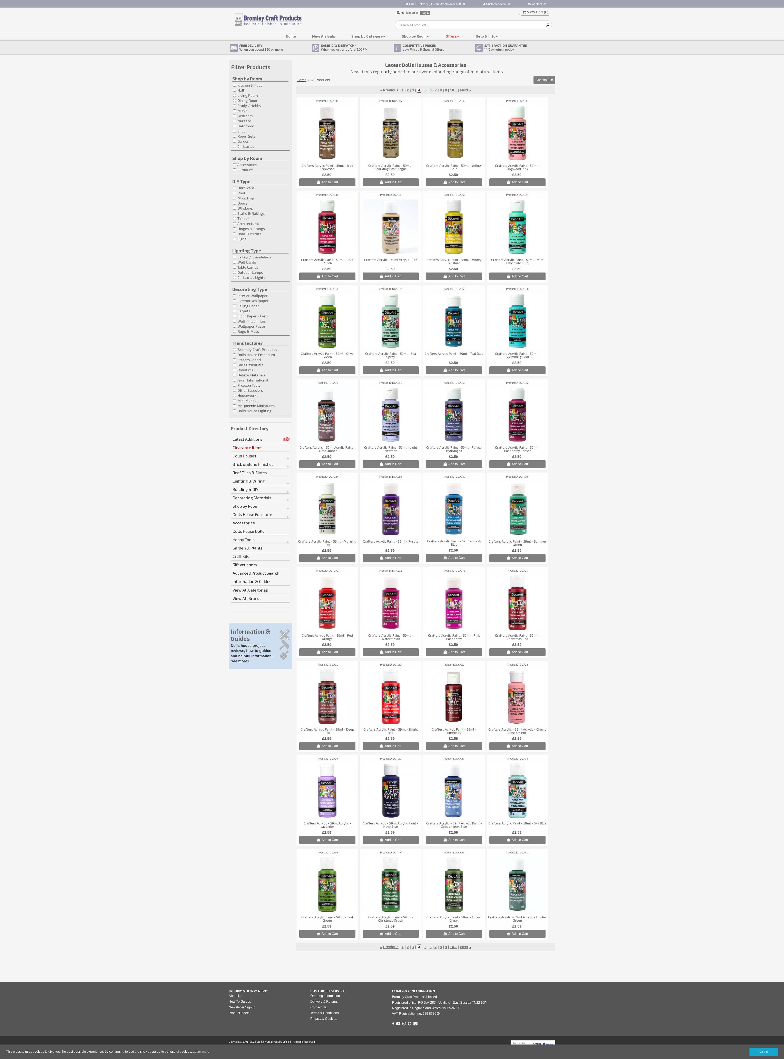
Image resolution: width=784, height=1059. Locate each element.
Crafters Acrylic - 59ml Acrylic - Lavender (327, 824)
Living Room (247, 95)
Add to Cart (329, 182)
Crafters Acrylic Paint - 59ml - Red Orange (327, 637)
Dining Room (247, 100)
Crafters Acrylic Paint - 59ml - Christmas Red (517, 637)
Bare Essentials (250, 365)
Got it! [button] (764, 1051)
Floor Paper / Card (252, 316)
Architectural (248, 223)
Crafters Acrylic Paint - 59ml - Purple (390, 541)
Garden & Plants (247, 547)
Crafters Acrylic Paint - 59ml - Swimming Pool (517, 355)
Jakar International (252, 380)
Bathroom (245, 126)
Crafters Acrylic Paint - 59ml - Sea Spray (390, 355)
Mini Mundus (247, 400)
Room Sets (246, 136)
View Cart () (537, 12)
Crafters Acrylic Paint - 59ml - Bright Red (390, 730)
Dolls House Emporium (256, 354)
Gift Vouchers (245, 564)
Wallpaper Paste (251, 326)
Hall (240, 90)
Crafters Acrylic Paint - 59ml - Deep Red (327, 730)
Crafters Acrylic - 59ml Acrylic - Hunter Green (517, 918)
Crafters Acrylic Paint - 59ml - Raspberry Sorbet (517, 449)
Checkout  (544, 79)
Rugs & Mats (248, 331)
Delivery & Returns (324, 1001)
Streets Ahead (249, 359)
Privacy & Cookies (323, 1018)
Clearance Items (247, 447)
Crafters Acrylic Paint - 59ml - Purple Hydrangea (454, 449)
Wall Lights (246, 262)
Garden (243, 141)
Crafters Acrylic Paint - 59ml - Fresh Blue (454, 542)
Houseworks (247, 395)
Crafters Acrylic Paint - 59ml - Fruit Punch (327, 261)
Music (242, 110)
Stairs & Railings (251, 213)
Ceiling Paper (248, 306)
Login (425, 12)
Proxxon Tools (248, 385)
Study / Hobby (249, 105)
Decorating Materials (252, 497)
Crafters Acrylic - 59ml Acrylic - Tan (390, 259)
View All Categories (250, 589)
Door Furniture (249, 233)
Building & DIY (245, 489)
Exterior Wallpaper (252, 300)
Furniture (245, 169)
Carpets (243, 311)
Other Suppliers (250, 390)
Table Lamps (247, 267)
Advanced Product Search (256, 573)
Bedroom (245, 115)
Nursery (244, 121)
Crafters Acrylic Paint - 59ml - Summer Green (517, 542)
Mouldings (246, 198)
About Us (235, 996)
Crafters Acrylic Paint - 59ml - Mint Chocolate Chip (517, 261)
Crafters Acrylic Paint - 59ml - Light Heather (390, 449)
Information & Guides (252, 581)
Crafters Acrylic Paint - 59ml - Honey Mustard (454, 261)
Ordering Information (325, 996)
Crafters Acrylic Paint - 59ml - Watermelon (390, 637)
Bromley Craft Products (257, 349)
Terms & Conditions (324, 1013)
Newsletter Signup (242, 1007)
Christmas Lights (251, 277)
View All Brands (247, 598)
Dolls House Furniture (252, 514)
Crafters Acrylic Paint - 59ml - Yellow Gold (454, 167)
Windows (245, 208)
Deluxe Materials (251, 375)
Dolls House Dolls (248, 531)
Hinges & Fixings (251, 228)
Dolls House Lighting (254, 410)
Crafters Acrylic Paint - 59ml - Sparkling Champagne (390, 167)
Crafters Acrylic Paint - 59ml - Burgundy (454, 730)
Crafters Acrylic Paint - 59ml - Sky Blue (517, 823)
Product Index (239, 1013)
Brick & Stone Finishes (253, 464)
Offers (451, 36)
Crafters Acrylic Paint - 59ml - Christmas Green (390, 918)
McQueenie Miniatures (256, 405)
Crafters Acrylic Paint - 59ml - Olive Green (327, 355)
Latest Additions (247, 439)
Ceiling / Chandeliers (254, 257)
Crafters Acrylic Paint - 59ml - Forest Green (454, 918)
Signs (241, 239)
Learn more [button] (201, 1051)
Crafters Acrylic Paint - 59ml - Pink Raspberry (454, 637)
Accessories (247, 164)
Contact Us (538, 4)
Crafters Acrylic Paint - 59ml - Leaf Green (327, 918)
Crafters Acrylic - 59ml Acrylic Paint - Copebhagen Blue (454, 824)
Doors (242, 203)
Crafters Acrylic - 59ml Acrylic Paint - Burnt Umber (327, 449)
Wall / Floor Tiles (251, 321)
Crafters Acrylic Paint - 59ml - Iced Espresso (327, 167)
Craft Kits (241, 556)
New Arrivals (323, 36)
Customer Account (497, 4)
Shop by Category (367, 36)
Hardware (245, 188)
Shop (241, 131)
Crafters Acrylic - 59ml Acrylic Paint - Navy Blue (390, 824)
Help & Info (486, 36)
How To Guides (240, 1001)
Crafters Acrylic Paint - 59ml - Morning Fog (327, 542)
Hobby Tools (244, 539)
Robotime (245, 370)
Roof (241, 193)
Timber (243, 218)
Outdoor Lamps (250, 272)
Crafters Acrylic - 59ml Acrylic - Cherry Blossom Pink (517, 730)
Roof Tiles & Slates (250, 472)
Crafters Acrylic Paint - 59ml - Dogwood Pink (517, 167)
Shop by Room (414, 36)
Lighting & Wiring (249, 480)
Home (291, 36)
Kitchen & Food (250, 85)
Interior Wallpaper (252, 295)
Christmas (245, 146)
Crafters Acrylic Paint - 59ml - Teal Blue (454, 353)
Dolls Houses (244, 455)
